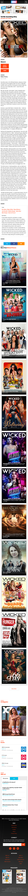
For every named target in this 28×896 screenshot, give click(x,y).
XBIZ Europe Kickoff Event (8, 794)
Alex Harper (5, 213)
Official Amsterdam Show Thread (10, 805)
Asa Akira (4, 209)
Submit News (14, 825)
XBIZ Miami (20, 857)
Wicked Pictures (6, 18)
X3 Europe (4, 755)
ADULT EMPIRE (5, 66)
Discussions (5, 778)
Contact (14, 829)
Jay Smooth (5, 211)
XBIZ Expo (20, 861)
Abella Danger (11, 211)
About (14, 831)
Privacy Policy (14, 833)
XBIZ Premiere (7, 861)
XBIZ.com (7, 855)
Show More (14, 688)
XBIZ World (7, 859)
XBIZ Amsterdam (6, 747)
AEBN (4, 70)
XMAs (20, 863)
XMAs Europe (5, 763)
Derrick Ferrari (12, 213)
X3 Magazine (4, 702)
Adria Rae (18, 211)
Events (3, 742)
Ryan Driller (10, 209)
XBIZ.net (3, 774)
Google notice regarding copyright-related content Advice (12, 788)
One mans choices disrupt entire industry (11, 799)
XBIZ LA (20, 855)
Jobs (14, 778)
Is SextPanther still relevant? (8, 782)
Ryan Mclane (17, 209)
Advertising (14, 827)
